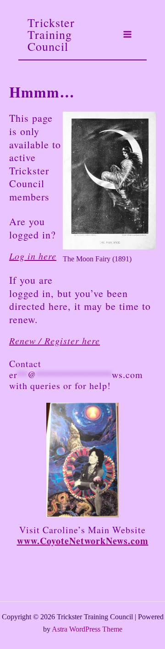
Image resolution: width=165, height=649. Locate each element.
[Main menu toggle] (127, 34)
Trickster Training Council (51, 34)
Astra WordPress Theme (87, 629)
